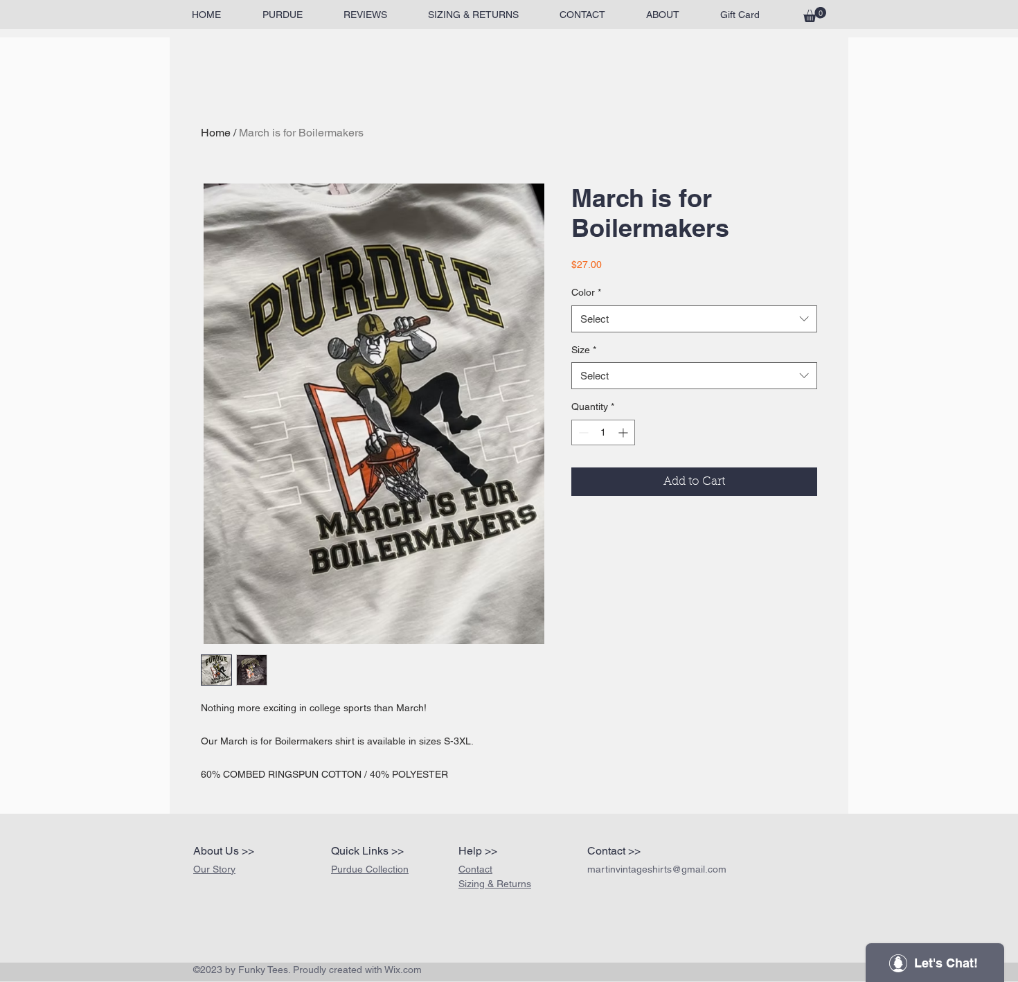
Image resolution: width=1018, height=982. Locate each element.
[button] (814, 14)
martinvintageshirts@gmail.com (656, 869)
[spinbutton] (603, 432)
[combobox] (694, 318)
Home (216, 132)
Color (586, 292)
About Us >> (223, 850)
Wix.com (403, 969)
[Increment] (624, 432)
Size (583, 349)
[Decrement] (582, 432)
